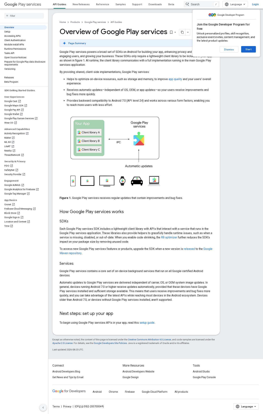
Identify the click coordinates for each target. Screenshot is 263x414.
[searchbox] (24, 16)
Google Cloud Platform (154, 391)
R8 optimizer (169, 237)
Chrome (113, 391)
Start (248, 49)
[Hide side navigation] (43, 407)
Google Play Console (204, 377)
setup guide (147, 322)
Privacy (67, 406)
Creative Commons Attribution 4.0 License (149, 339)
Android (97, 391)
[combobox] (202, 4)
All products (181, 391)
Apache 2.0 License (62, 343)
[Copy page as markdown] (182, 32)
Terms (56, 406)
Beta (171, 4)
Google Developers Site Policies (110, 343)
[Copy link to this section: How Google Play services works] (127, 212)
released (189, 249)
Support (137, 4)
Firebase (130, 391)
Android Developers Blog (66, 371)
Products (75, 22)
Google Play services (95, 22)
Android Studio (201, 371)
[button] (136, 43)
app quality (175, 79)
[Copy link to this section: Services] (77, 264)
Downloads (155, 4)
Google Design (131, 377)
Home (63, 22)
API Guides (59, 4)
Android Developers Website (138, 371)
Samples (121, 4)
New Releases (81, 4)
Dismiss (229, 49)
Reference (102, 4)
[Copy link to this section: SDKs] (72, 221)
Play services (29, 4)
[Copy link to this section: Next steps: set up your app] (116, 314)
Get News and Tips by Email (67, 377)
